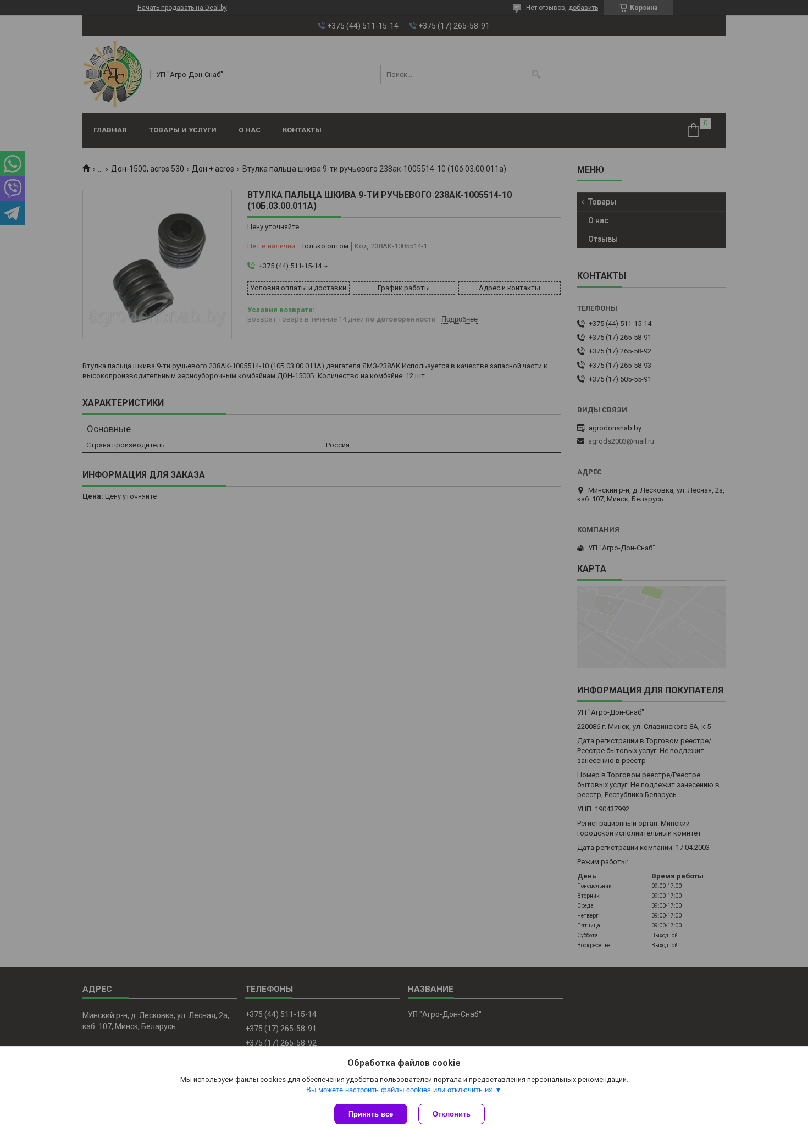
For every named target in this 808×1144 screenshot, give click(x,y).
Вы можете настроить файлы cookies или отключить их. (400, 1090)
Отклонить (452, 1114)
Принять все (370, 1114)
